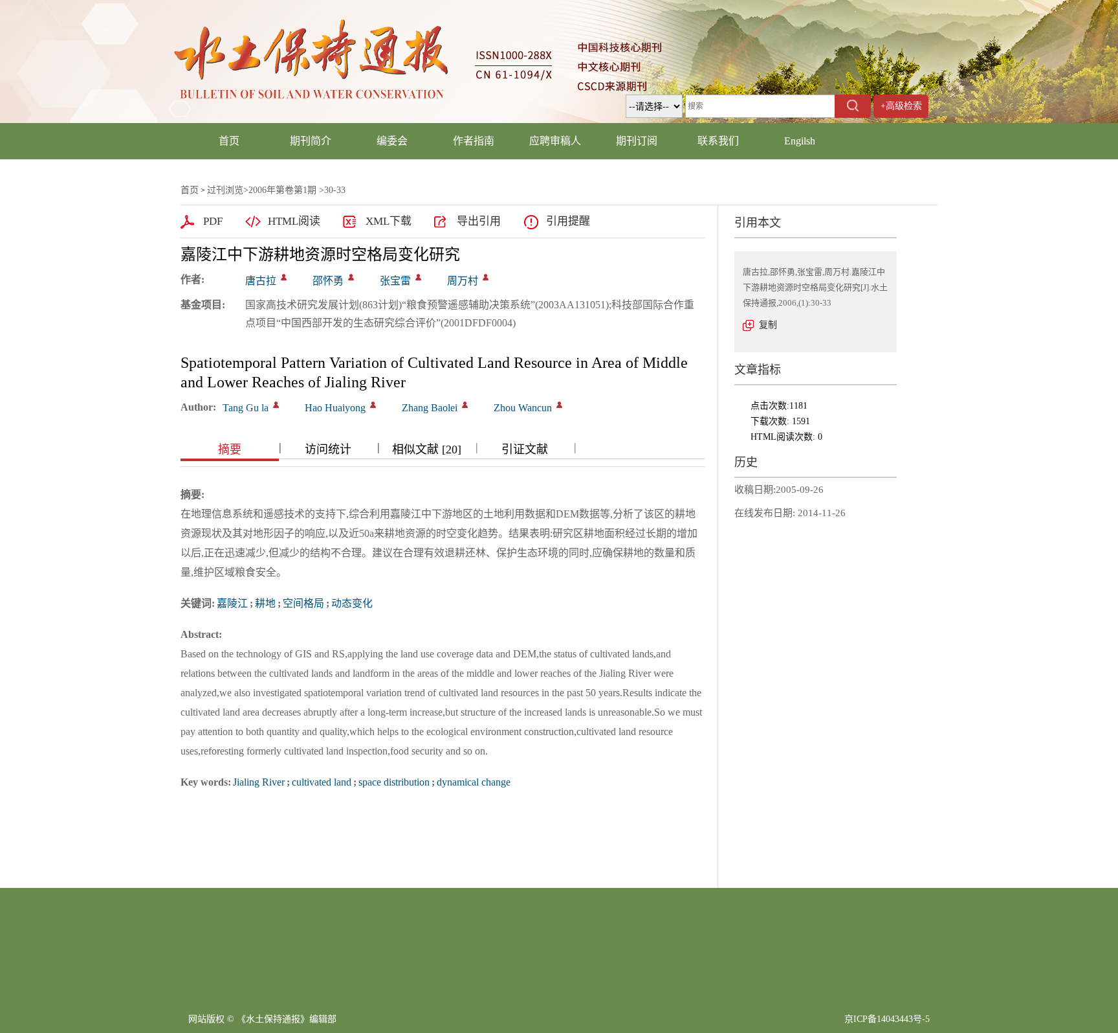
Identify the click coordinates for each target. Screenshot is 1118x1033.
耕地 (265, 603)
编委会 (392, 140)
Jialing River (259, 782)
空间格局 (303, 603)
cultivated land (321, 782)
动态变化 (352, 603)
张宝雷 (395, 280)
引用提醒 (568, 221)
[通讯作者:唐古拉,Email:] (284, 277)
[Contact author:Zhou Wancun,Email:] (559, 405)
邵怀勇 (328, 280)
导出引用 (479, 221)
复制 (768, 325)
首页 (229, 140)
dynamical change (473, 782)
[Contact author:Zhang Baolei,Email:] (465, 405)
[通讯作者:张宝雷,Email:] (418, 277)
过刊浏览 (225, 190)
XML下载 (388, 221)
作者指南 (473, 140)
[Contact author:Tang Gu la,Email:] (276, 405)
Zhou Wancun (523, 407)
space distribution (394, 782)
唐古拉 (260, 280)
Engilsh (799, 140)
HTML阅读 (294, 221)
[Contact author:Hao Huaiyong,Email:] (373, 405)
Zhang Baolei (429, 407)
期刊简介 (310, 140)
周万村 (462, 280)
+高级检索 (901, 106)
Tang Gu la (246, 407)
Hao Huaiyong (335, 407)
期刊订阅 (636, 140)
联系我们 (718, 140)
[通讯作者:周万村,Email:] (485, 277)
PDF (213, 221)
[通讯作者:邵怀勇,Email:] (351, 277)
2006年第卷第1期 (282, 190)
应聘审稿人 (555, 140)
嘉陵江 (232, 603)
